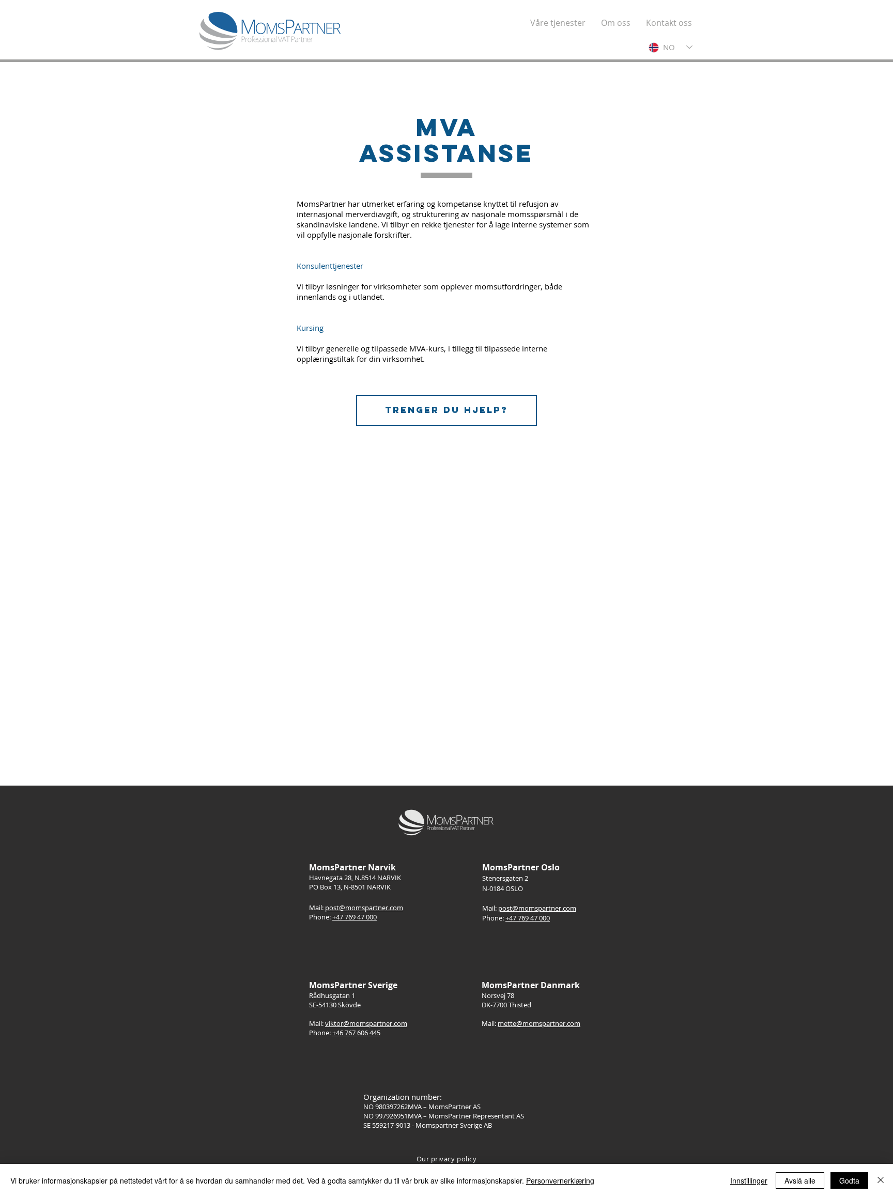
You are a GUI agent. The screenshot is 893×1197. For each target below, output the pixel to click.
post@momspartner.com (364, 907)
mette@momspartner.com (539, 1023)
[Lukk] (880, 1180)
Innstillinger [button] (748, 1180)
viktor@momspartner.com (366, 1023)
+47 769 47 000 (354, 917)
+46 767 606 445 (356, 1032)
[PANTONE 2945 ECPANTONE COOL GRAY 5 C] (270, 31)
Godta (849, 1180)
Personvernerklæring (560, 1180)
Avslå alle (799, 1180)
